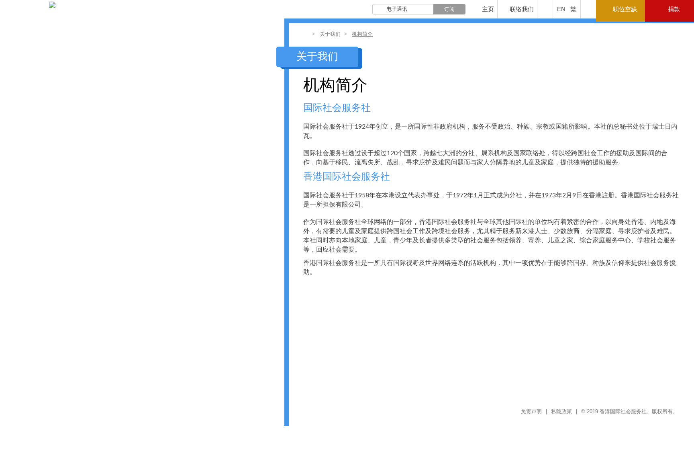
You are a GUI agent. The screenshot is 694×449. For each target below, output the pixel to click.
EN (561, 9)
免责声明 (531, 411)
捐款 (674, 9)
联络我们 (522, 9)
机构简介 (362, 34)
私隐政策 (561, 411)
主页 (488, 9)
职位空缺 (625, 9)
